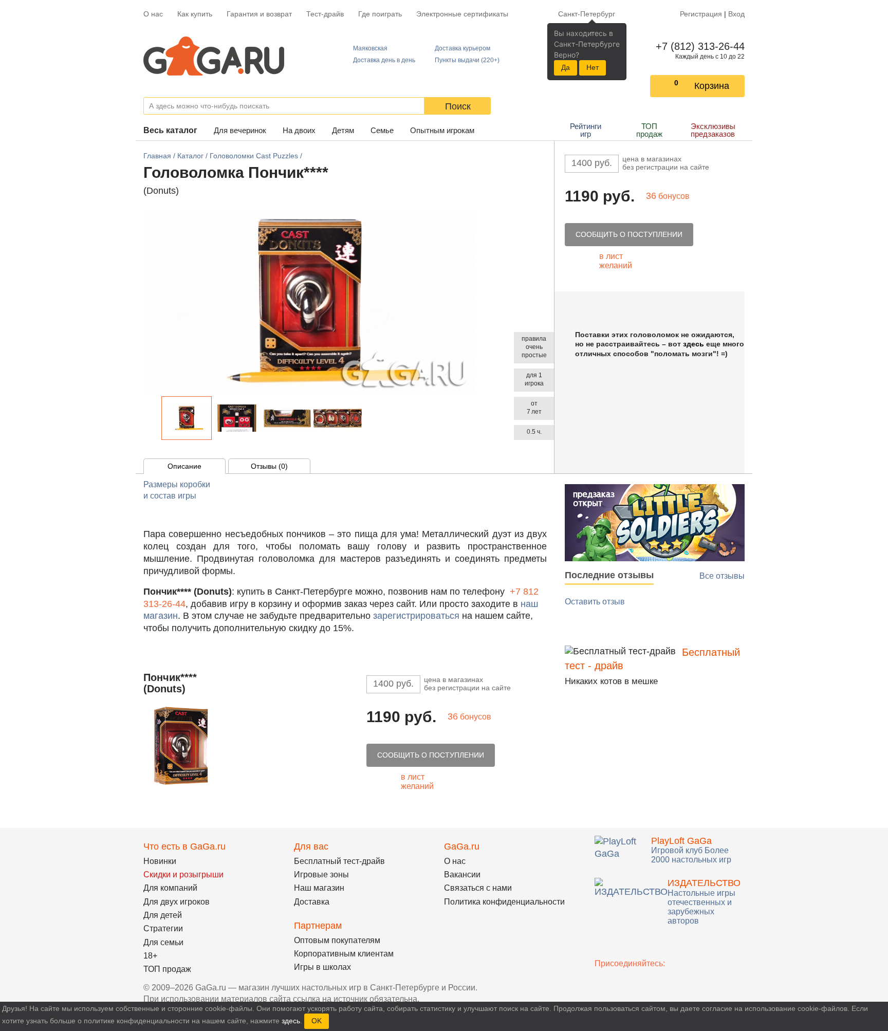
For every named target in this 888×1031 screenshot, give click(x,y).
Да (565, 67)
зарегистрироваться (416, 616)
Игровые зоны (321, 874)
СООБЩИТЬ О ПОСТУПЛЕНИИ (629, 234)
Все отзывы (722, 576)
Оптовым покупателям (337, 940)
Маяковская (370, 48)
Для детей (162, 915)
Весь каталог (170, 130)
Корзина (711, 86)
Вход (736, 14)
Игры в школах (322, 967)
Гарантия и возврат (259, 14)
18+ (150, 955)
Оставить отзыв (595, 601)
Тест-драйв (325, 14)
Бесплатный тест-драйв (339, 861)
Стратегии (163, 928)
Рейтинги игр (585, 130)
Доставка (311, 901)
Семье (382, 130)
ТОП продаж (649, 130)
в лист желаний (615, 261)
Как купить (194, 14)
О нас (153, 14)
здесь (693, 344)
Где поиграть (380, 14)
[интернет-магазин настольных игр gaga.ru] (213, 55)
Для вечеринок (240, 130)
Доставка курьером (462, 48)
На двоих (299, 130)
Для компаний (170, 887)
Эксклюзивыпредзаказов (713, 130)
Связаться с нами (478, 887)
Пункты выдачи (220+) (467, 60)
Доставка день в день (384, 60)
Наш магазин (319, 887)
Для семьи (163, 942)
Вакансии (462, 874)
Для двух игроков (176, 901)
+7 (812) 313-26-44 (698, 46)
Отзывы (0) (269, 466)
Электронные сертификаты (462, 14)
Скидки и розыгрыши (183, 874)
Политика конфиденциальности (504, 901)
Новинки (159, 861)
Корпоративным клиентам (344, 953)
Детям (343, 130)
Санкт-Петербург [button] (586, 14)
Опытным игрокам (442, 130)
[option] (186, 418)
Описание (184, 466)
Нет (592, 67)
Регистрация (701, 14)
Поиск (458, 106)
